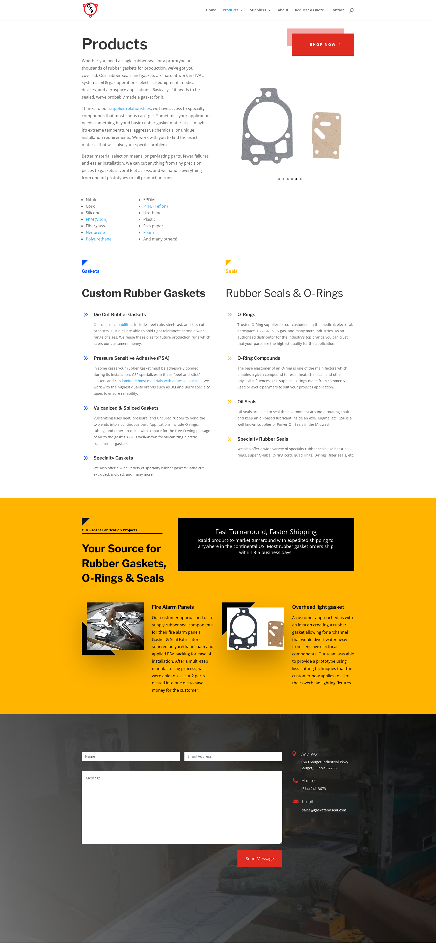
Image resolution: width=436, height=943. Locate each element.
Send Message (260, 858)
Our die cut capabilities (113, 324)
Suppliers (258, 10)
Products (230, 10)
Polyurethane (99, 239)
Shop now (323, 44)
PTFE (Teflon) (155, 206)
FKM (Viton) (96, 219)
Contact (337, 10)
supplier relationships (130, 108)
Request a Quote (309, 10)
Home (211, 10)
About (283, 10)
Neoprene (95, 232)
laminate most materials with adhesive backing (162, 380)
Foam (148, 232)
